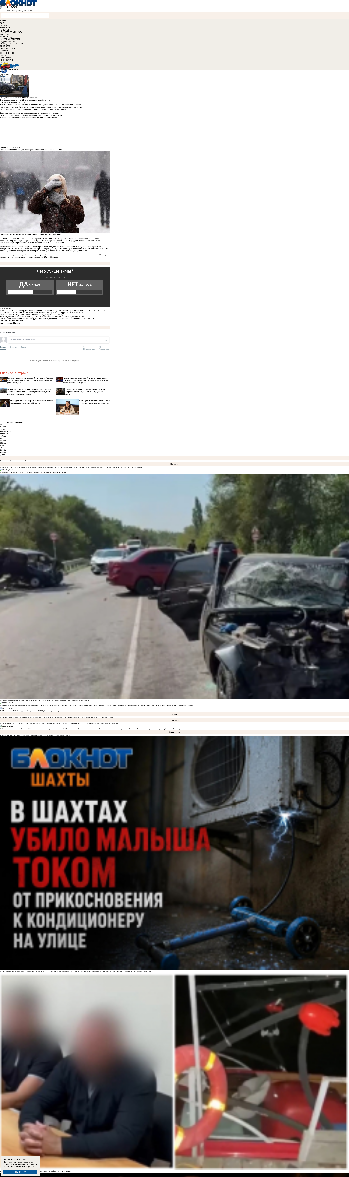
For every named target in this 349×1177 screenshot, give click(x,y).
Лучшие (13, 347)
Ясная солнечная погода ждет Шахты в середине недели (24, 315)
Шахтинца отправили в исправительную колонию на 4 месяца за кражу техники (84, 971)
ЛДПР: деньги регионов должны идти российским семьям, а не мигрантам (66, 711)
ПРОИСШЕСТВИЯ (7, 48)
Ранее (23, 347)
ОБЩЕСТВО (5, 46)
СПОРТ (3, 55)
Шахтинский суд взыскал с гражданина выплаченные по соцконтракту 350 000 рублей (32, 723)
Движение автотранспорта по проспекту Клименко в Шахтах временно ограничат (165, 729)
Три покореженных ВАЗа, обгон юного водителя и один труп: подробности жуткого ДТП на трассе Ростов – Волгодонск (43, 700)
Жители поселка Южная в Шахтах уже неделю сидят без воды (102, 705)
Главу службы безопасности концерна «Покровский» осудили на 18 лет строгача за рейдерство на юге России (41, 705)
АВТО (2, 23)
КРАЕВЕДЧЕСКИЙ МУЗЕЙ (11, 32)
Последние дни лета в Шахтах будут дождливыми (125, 467)
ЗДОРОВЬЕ (5, 28)
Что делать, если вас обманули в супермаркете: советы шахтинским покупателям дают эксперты (41, 107)
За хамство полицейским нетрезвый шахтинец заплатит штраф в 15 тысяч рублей (34, 313)
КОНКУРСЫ (5, 30)
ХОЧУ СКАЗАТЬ (6, 60)
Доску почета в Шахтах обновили (103, 717)
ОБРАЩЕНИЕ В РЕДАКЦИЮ (12, 44)
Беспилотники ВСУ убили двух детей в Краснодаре (21, 711)
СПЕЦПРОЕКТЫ (7, 53)
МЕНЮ (3, 21)
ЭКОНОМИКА (5, 58)
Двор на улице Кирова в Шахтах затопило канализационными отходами (28, 467)
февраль (9, 323)
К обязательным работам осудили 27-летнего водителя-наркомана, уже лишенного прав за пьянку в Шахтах (45, 310)
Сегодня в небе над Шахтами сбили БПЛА (141, 705)
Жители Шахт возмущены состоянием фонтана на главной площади (26, 717)
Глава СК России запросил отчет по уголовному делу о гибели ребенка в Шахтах (91, 723)
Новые (3, 347)
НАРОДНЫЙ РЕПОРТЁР (10, 39)
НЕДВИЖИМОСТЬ (7, 41)
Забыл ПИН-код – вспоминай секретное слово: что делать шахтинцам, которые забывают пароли (40, 105)
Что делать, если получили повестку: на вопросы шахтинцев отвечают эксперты (33, 109)
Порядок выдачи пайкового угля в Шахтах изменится (70, 717)
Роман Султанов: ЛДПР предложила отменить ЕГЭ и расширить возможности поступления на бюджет (100, 729)
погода (3, 323)
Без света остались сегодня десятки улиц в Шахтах (176, 705)
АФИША (3, 25)
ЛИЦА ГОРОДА (6, 37)
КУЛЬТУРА (4, 35)
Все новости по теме (8, 102)
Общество (4, 148)
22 (14, 323)
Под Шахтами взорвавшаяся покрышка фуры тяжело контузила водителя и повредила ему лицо (40, 319)
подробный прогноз (8, 422)
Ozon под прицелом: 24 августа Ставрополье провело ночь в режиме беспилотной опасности (35, 472)
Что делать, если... (8, 74)
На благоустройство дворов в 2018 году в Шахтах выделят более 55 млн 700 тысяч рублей (38, 317)
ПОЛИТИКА (5, 51)
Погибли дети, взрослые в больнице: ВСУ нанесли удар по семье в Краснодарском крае (33, 729)
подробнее (20, 422)
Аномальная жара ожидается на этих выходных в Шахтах (134, 971)
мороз (17, 323)
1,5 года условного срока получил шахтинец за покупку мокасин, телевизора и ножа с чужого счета (37, 735)
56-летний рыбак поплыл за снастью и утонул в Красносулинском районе (80, 467)
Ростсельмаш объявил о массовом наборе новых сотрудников (20, 461)
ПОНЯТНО (20, 1172)
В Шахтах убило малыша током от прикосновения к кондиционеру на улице (29, 971)
